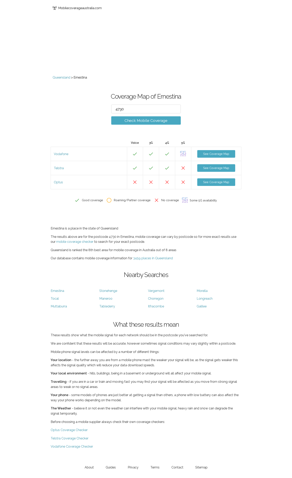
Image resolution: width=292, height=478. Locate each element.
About (89, 467)
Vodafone (61, 154)
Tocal (55, 298)
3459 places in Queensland (153, 258)
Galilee (202, 306)
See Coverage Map (216, 153)
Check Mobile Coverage (146, 120)
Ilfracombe (156, 306)
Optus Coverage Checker (69, 430)
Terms (155, 467)
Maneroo (105, 298)
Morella (202, 291)
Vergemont (156, 291)
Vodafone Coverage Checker (72, 446)
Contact (177, 467)
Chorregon (155, 298)
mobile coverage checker (74, 242)
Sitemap (201, 467)
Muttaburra (59, 306)
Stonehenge (108, 291)
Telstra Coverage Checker (69, 438)
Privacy (133, 467)
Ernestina (57, 291)
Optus (58, 182)
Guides (111, 467)
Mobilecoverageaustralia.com (80, 8)
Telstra (59, 168)
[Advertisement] (146, 46)
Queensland (61, 77)
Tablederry (107, 306)
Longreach (205, 298)
